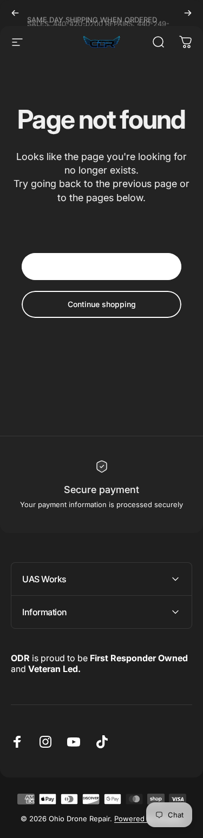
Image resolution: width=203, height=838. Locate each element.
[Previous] (15, 13)
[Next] (188, 13)
